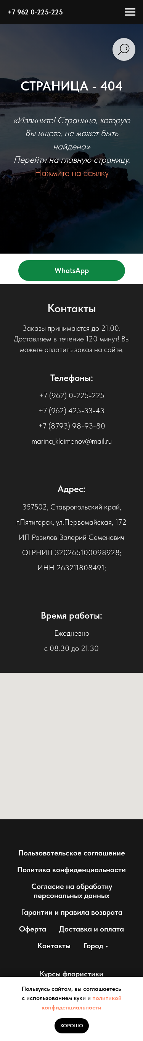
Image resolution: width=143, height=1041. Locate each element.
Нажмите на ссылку (72, 566)
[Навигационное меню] (130, 12)
